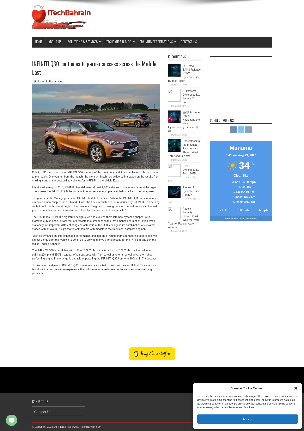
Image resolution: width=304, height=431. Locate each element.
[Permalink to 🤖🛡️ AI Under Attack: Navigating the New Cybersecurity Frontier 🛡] (174, 122)
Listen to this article (50, 81)
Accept (247, 419)
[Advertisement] (196, 16)
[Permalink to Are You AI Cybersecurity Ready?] (174, 197)
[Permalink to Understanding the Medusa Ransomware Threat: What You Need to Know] (174, 150)
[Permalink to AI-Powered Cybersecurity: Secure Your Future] (174, 100)
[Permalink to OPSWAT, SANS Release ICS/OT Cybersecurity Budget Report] (174, 75)
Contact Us (189, 41)
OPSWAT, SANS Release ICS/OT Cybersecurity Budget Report (184, 73)
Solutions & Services (83, 41)
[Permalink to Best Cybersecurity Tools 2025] (174, 175)
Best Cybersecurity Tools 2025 (191, 169)
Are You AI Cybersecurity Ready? (191, 191)
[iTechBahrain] (61, 26)
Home (38, 41)
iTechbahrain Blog (118, 41)
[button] (296, 388)
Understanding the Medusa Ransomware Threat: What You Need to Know (184, 148)
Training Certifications (156, 41)
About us (54, 41)
